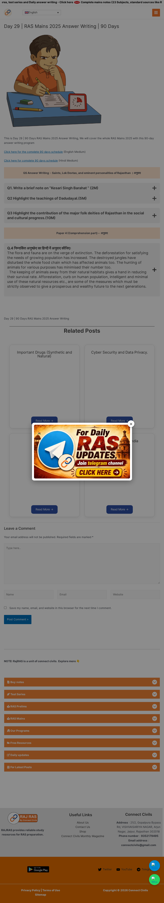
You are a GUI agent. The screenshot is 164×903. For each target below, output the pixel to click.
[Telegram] (154, 865)
